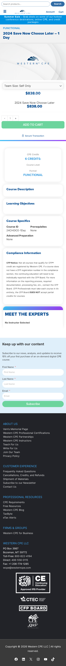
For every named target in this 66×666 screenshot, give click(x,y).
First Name (8, 367)
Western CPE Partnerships (18, 436)
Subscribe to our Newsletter (19, 482)
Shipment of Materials (16, 479)
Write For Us (10, 448)
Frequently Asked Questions (19, 471)
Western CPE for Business (18, 533)
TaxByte (7, 513)
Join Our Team (11, 452)
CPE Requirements (14, 502)
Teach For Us (10, 444)
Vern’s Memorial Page (15, 429)
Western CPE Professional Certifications (26, 432)
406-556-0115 (20, 560)
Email (5, 390)
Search (57, 4)
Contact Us (9, 486)
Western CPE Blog (13, 509)
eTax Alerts (9, 517)
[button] (5, 11)
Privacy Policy (11, 455)
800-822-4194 (23, 556)
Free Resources (12, 506)
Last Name (8, 378)
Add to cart (33, 125)
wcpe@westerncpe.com (17, 567)
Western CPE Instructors (17, 440)
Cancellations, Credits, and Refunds (23, 475)
